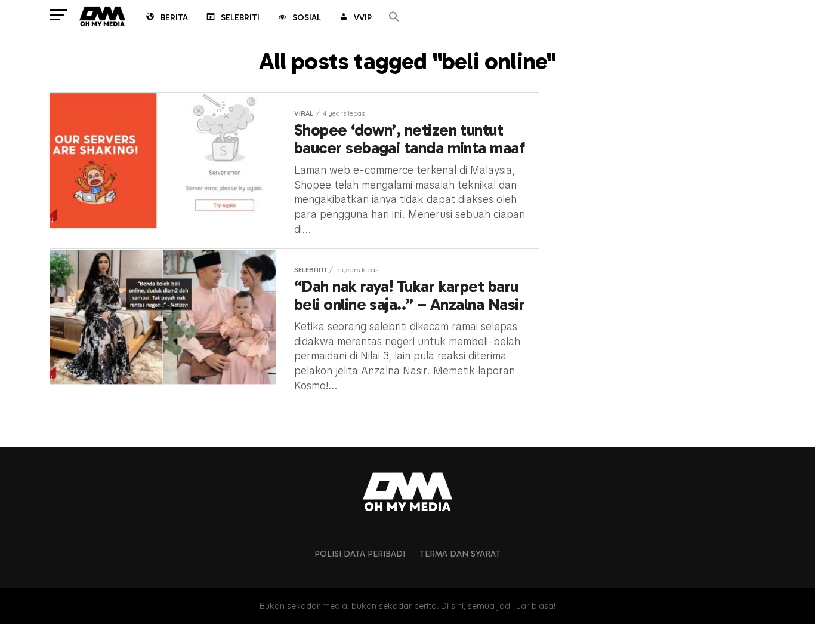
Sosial (306, 18)
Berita (174, 18)
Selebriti (240, 18)
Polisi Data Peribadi (359, 553)
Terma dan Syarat (460, 553)
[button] (394, 17)
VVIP (363, 18)
